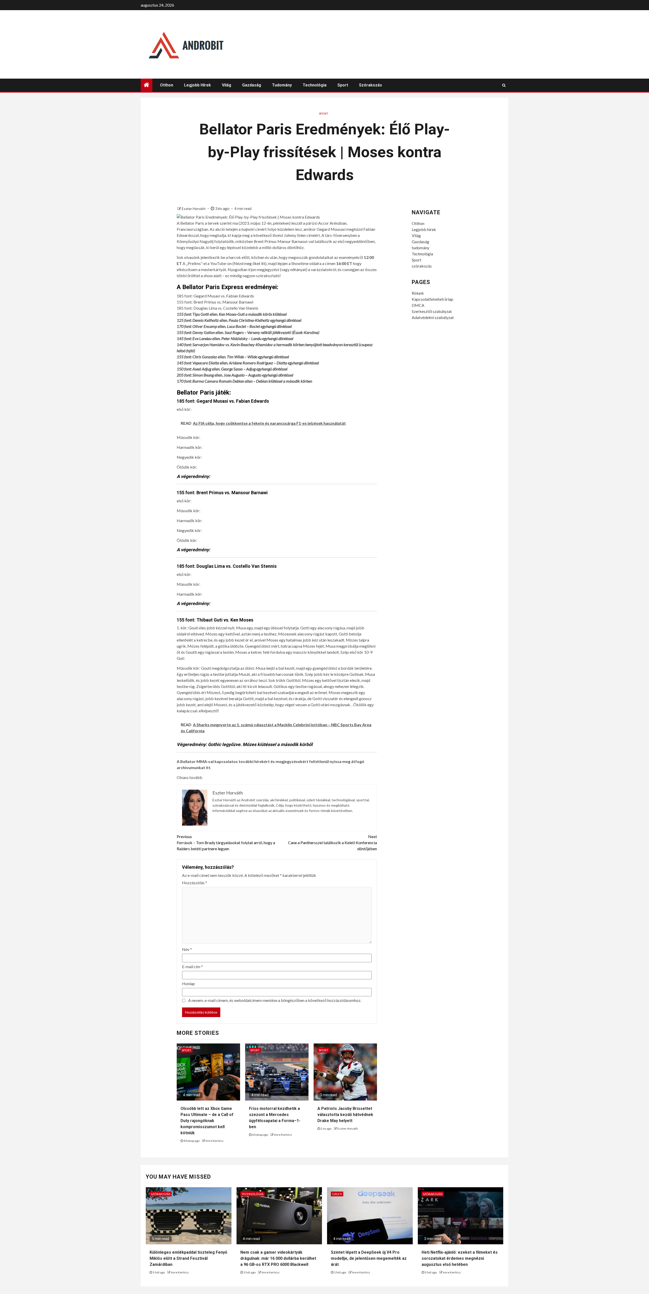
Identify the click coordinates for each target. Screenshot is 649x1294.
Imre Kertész (215, 1141)
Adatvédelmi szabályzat (433, 317)
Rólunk (418, 293)
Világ (226, 85)
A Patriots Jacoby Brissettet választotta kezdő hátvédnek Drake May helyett (345, 1114)
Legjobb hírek (197, 85)
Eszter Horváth (194, 208)
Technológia (315, 85)
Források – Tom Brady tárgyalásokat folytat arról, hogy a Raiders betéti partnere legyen (226, 842)
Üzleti (337, 1194)
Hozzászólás (194, 882)
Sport (342, 85)
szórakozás (370, 85)
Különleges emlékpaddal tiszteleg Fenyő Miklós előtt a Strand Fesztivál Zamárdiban (188, 1258)
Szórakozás (160, 1194)
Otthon (166, 85)
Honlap (188, 983)
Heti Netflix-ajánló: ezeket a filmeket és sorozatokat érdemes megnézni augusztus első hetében (460, 1258)
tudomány (282, 85)
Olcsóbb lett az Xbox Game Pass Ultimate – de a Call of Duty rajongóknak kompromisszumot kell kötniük (207, 1120)
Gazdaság (251, 85)
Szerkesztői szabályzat (432, 311)
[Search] (504, 85)
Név (187, 949)
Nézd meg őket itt (249, 263)
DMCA (418, 305)
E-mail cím (192, 966)
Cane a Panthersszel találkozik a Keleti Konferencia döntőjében (332, 842)
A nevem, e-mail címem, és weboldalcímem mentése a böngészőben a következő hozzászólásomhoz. (274, 1000)
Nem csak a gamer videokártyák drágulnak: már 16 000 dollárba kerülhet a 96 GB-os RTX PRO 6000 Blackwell (278, 1258)
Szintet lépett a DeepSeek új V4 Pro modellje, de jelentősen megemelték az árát (369, 1258)
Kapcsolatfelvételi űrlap (432, 299)
